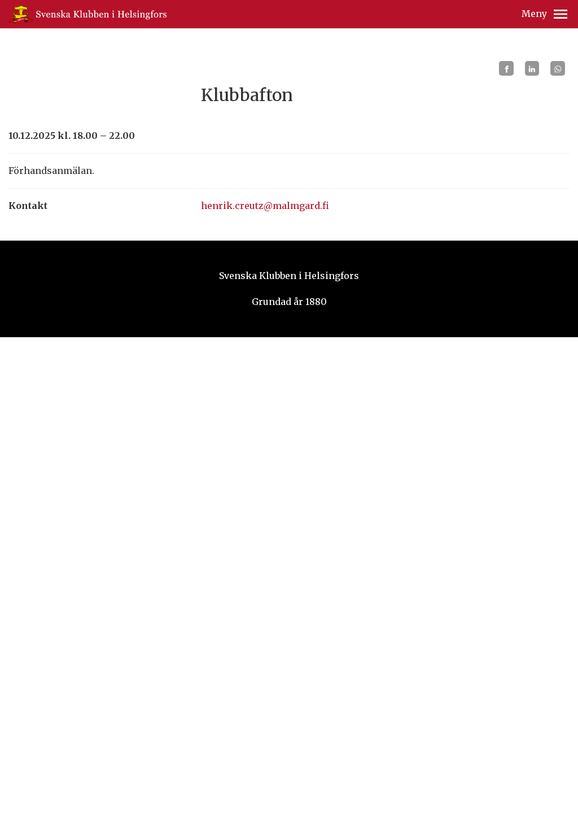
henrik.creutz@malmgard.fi (265, 205)
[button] (560, 14)
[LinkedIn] (532, 68)
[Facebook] (506, 68)
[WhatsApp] (557, 68)
